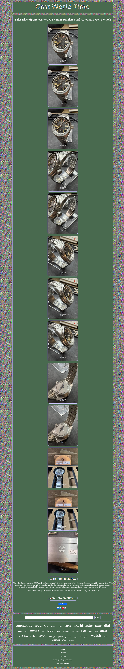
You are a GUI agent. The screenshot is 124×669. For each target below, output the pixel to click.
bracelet (75, 631)
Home (63, 649)
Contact (63, 656)
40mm (38, 625)
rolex (33, 636)
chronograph (84, 637)
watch (96, 635)
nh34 (43, 631)
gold (96, 631)
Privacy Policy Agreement (62, 660)
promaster (68, 637)
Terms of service (63, 663)
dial (107, 625)
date (64, 640)
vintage (52, 636)
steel (68, 625)
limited (50, 631)
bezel (20, 631)
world (78, 625)
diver (60, 626)
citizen (56, 639)
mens (104, 630)
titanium (66, 631)
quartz (60, 636)
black (42, 636)
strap (105, 637)
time (98, 625)
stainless (23, 636)
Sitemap (63, 653)
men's (34, 630)
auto (83, 630)
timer (58, 631)
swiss (90, 631)
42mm (71, 640)
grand (75, 637)
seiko (89, 625)
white (26, 631)
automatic (24, 625)
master (54, 626)
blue (46, 626)
